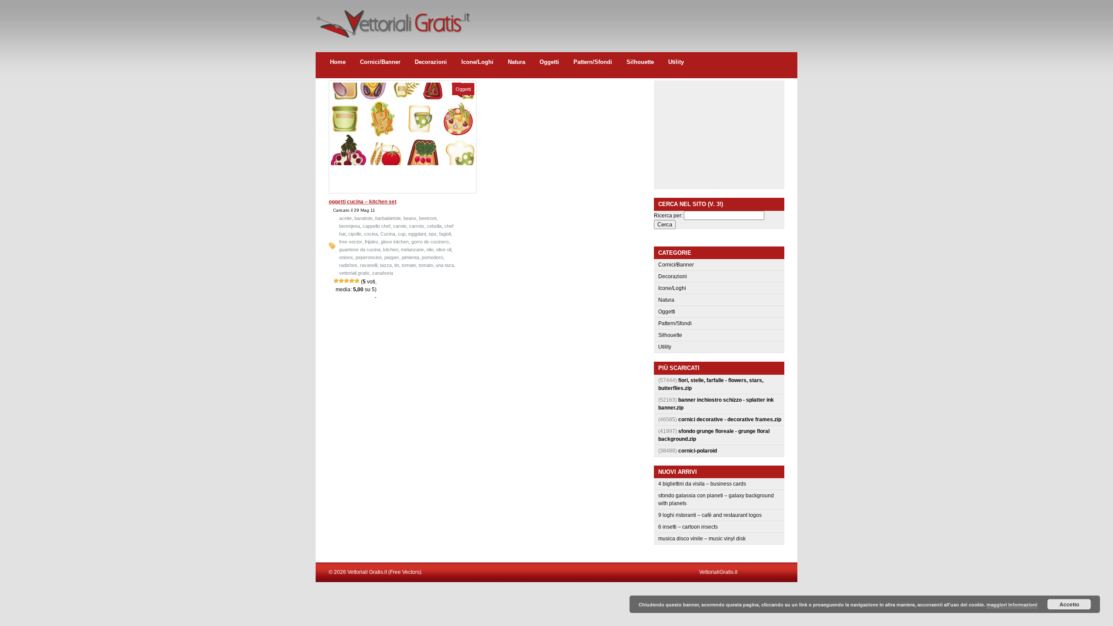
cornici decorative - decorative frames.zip (729, 419)
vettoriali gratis (354, 273)
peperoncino (369, 257)
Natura (516, 62)
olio (430, 249)
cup (402, 233)
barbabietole (388, 218)
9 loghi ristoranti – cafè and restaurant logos (710, 515)
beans (410, 218)
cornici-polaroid (697, 451)
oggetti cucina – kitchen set (363, 202)
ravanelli (368, 265)
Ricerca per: (668, 216)
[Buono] (351, 280)
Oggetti (549, 62)
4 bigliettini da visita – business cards (702, 484)
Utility (676, 62)
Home (338, 62)
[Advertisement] (639, 19)
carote (400, 226)
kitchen (390, 249)
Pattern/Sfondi (592, 62)
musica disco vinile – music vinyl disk (702, 539)
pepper (391, 257)
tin (396, 265)
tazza (386, 265)
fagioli (445, 233)
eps (433, 233)
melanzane (412, 249)
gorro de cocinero (430, 241)
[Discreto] (346, 280)
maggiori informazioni (1011, 604)
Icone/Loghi (477, 62)
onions (346, 257)
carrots (416, 226)
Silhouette (640, 62)
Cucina (387, 233)
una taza (445, 265)
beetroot (428, 218)
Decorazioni (431, 62)
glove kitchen (395, 241)
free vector (350, 241)
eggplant (417, 233)
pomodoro (432, 257)
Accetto (1069, 604)
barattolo (363, 218)
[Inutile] (336, 280)
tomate (409, 265)
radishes (348, 265)
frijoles (371, 241)
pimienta (410, 257)
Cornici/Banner (380, 62)
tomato (426, 265)
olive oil (443, 249)
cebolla (434, 226)
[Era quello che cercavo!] (357, 280)
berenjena (349, 226)
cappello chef (376, 226)
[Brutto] (341, 280)
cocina (371, 233)
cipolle (354, 233)
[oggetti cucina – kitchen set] (402, 163)
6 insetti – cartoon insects (688, 527)
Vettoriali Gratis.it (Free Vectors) (393, 21)
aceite (345, 218)
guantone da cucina (359, 249)
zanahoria (382, 273)
